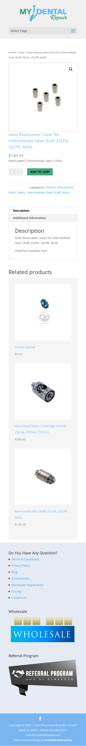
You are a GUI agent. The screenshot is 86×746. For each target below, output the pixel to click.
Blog (14, 572)
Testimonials (20, 578)
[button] (71, 69)
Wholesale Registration (27, 585)
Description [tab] (21, 211)
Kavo (22, 52)
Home (12, 52)
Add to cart (40, 172)
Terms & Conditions (25, 559)
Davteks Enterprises (58, 740)
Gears (21, 192)
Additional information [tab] (29, 218)
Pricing (16, 591)
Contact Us (19, 598)
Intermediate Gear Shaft (44, 192)
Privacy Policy (20, 565)
